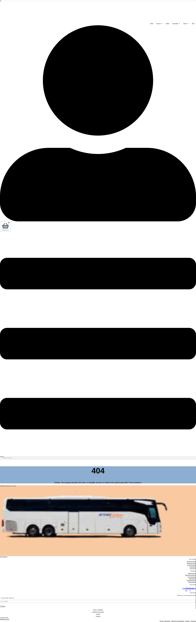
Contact (185, 23)
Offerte (167, 23)
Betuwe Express (4, 619)
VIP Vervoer (193, 568)
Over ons (158, 23)
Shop (193, 23)
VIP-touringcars (192, 582)
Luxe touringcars (192, 577)
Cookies (98, 614)
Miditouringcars (192, 573)
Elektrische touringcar (190, 575)
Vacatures (98, 616)
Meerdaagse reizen (191, 563)
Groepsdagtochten (191, 565)
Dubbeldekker (192, 578)
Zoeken (2, 456)
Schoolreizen (193, 566)
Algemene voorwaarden (98, 612)
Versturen (3, 606)
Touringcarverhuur (191, 561)
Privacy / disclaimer (98, 609)
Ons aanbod (175, 23)
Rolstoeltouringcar (191, 580)
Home (151, 23)
